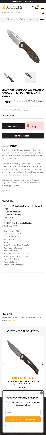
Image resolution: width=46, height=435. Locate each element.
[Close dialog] (41, 393)
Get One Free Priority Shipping (23, 419)
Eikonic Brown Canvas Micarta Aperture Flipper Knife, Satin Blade (23, 382)
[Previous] (3, 364)
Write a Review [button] (22, 110)
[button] (28, 102)
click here (11, 320)
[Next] (42, 364)
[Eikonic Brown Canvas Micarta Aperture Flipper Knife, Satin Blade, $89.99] (23, 357)
